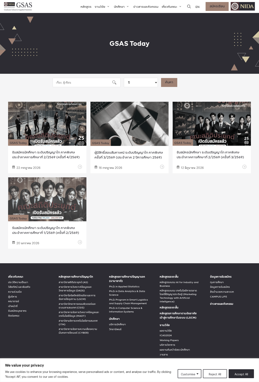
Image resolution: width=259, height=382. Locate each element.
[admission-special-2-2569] (47, 218)
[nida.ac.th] (243, 6)
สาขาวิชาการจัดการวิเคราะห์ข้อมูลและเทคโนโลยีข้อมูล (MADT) (79, 314)
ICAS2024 (166, 335)
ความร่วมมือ (15, 292)
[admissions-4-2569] (47, 143)
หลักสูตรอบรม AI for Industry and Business (179, 284)
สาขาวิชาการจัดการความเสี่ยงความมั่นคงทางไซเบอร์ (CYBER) (78, 331)
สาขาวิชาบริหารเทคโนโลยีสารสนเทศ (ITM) (78, 322)
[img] (189, 6)
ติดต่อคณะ (14, 316)
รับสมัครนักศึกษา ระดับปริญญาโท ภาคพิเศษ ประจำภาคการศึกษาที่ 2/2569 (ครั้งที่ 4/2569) (46, 154)
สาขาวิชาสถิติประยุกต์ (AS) (73, 282)
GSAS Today (18, 142)
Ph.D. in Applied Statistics (124, 286)
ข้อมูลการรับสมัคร (220, 287)
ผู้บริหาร (12, 297)
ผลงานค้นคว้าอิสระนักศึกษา (175, 350)
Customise (188, 373)
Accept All (241, 373)
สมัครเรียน (217, 6)
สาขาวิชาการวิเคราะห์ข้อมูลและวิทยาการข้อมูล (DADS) (75, 288)
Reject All (215, 373)
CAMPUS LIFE (218, 297)
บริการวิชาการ (167, 345)
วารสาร (164, 354)
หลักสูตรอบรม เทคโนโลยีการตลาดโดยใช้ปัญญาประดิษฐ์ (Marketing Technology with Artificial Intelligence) (178, 296)
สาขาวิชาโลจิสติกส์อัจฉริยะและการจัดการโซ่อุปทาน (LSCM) (77, 297)
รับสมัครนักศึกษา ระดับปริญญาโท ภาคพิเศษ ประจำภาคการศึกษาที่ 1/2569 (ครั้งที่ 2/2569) (45, 230)
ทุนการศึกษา (217, 282)
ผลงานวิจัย (166, 331)
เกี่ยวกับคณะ (169, 6)
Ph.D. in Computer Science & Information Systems (125, 310)
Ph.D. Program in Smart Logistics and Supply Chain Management (128, 301)
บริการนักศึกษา (117, 324)
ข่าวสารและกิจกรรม (145, 6)
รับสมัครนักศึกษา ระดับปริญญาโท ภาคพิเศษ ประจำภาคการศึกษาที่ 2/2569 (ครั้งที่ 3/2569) (210, 154)
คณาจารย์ (13, 301)
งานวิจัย (100, 6)
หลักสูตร (86, 6)
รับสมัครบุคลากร (17, 311)
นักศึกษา (119, 6)
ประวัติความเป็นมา (18, 282)
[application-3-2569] (212, 143)
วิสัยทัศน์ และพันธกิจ (19, 287)
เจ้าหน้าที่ (13, 306)
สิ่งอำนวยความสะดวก (222, 292)
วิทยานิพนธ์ (115, 329)
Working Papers (169, 340)
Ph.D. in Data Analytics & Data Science (127, 293)
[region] (129, 370)
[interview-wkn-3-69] (162, 166)
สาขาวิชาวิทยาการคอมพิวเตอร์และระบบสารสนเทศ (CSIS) (77, 305)
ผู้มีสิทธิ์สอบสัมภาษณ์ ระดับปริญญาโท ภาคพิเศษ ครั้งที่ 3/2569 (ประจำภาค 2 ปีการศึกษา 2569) (128, 155)
